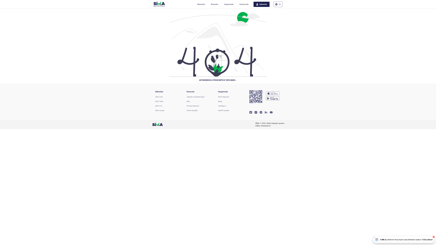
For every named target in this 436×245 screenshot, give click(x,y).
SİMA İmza (159, 97)
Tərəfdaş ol (222, 106)
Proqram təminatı (193, 106)
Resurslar (214, 4)
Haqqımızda (228, 4)
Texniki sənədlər (192, 110)
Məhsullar (201, 4)
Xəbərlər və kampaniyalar (195, 97)
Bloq (188, 101)
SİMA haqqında (223, 97)
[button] (403, 239)
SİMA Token (159, 101)
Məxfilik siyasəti (223, 110)
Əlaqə (220, 101)
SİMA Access (159, 110)
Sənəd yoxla (244, 4)
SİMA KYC (158, 106)
